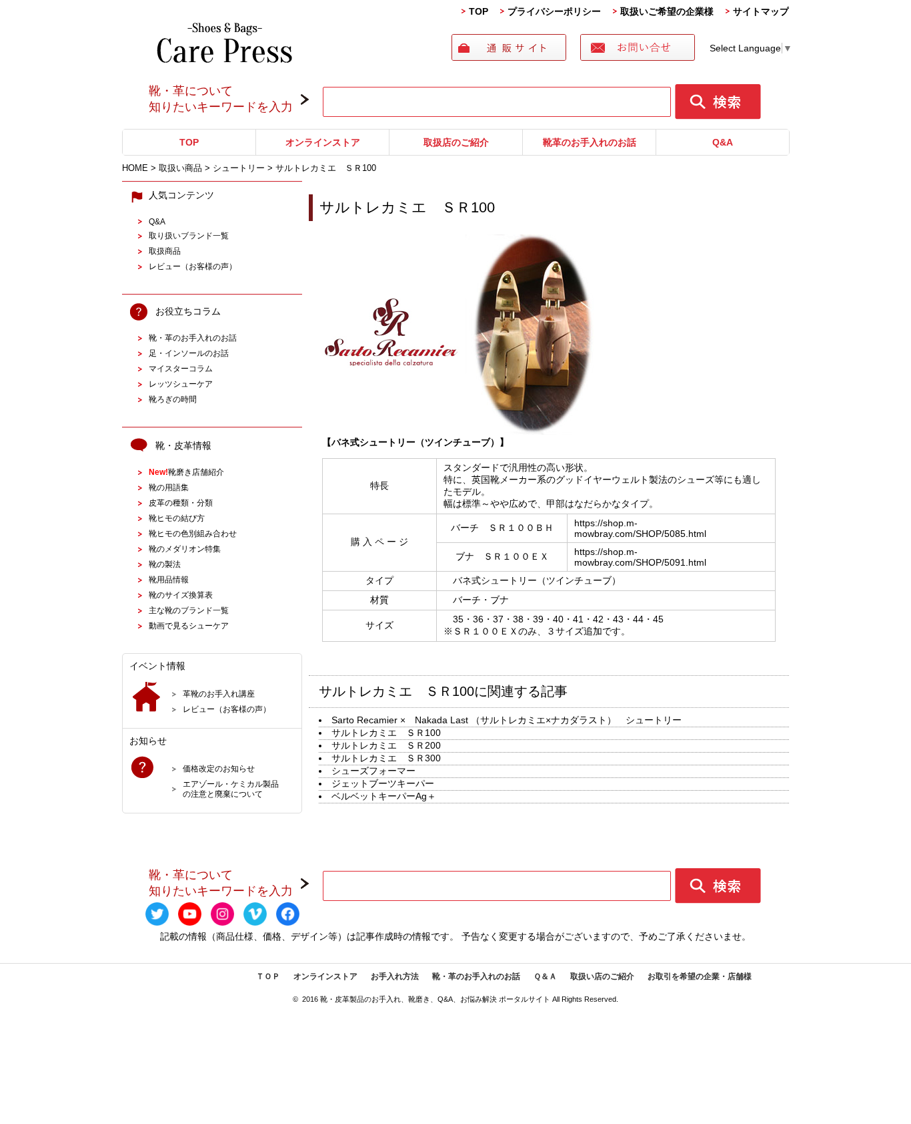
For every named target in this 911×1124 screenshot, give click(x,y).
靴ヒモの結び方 (177, 518)
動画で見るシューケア (189, 625)
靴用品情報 (169, 579)
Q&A (722, 142)
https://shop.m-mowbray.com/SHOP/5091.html (640, 557)
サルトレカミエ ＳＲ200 (386, 745)
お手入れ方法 (395, 976)
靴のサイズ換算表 (181, 594)
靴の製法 (165, 564)
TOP (478, 11)
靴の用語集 (169, 487)
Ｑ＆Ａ (545, 976)
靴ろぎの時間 (173, 399)
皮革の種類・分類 (181, 502)
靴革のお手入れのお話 (589, 142)
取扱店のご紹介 (456, 142)
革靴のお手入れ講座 (219, 693)
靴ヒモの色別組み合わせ (193, 533)
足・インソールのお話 (189, 353)
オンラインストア (322, 142)
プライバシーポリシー (554, 11)
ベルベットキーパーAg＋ (383, 796)
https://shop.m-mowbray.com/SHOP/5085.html (640, 528)
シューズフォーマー (373, 770)
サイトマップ (761, 11)
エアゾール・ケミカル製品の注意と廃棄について (231, 788)
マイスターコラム (181, 368)
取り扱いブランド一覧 (189, 235)
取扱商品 (165, 250)
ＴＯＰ (268, 976)
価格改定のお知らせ (219, 768)
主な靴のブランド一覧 (189, 610)
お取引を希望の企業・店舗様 (700, 976)
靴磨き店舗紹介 (186, 471)
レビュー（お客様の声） (193, 266)
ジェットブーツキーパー (382, 783)
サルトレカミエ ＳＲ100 (386, 732)
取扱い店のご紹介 (602, 976)
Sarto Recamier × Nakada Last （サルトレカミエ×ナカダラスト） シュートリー (506, 720)
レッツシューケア (181, 383)
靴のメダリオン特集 (185, 548)
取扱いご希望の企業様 (667, 11)
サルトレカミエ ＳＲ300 (386, 758)
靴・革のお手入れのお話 (193, 337)
